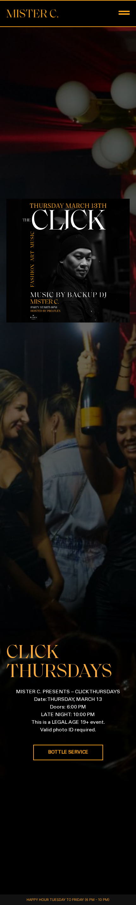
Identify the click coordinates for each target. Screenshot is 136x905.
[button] (111, 13)
